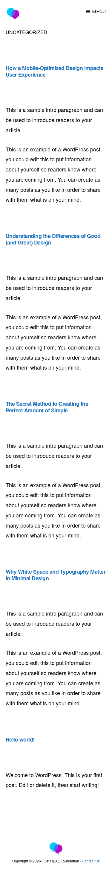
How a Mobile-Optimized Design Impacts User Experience (55, 71)
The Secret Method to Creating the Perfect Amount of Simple (47, 407)
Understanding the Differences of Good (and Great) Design (53, 239)
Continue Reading (38, 225)
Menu (99, 11)
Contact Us (91, 860)
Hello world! (20, 739)
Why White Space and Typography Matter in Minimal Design (56, 575)
